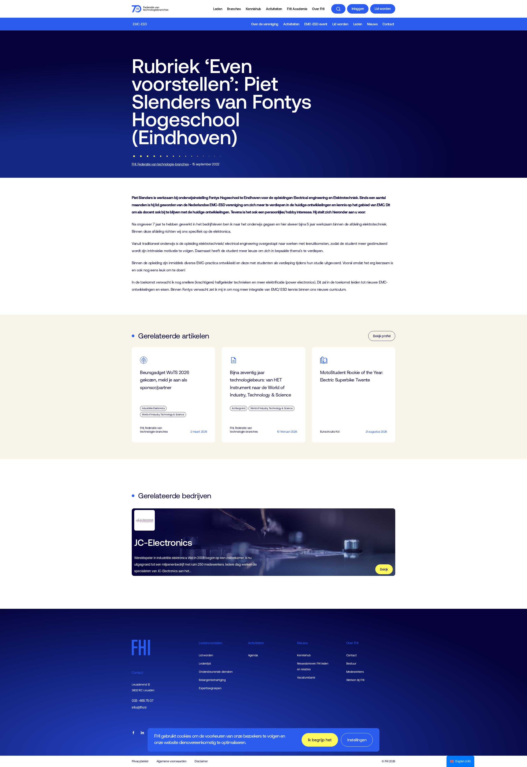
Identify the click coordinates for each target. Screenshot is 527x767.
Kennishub (253, 9)
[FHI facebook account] (133, 733)
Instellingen (356, 739)
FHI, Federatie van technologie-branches (160, 164)
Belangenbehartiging (212, 680)
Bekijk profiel (382, 336)
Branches (234, 9)
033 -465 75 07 (142, 700)
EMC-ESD (140, 24)
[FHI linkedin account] (142, 733)
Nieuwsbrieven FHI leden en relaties (312, 666)
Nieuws (372, 24)
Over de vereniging (264, 24)
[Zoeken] (338, 9)
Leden (217, 9)
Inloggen (358, 8)
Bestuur (351, 663)
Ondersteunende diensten (216, 671)
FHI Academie (297, 9)
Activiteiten (274, 9)
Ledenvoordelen (210, 643)
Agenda (253, 655)
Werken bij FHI (355, 680)
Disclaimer (201, 761)
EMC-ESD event (315, 24)
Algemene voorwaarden (171, 761)
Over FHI (318, 9)
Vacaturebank (306, 677)
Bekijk (384, 569)
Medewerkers (355, 671)
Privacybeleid (140, 761)
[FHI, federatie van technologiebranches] (150, 9)
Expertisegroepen (210, 688)
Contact (388, 24)
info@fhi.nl (139, 707)
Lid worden (383, 8)
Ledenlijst (205, 663)
